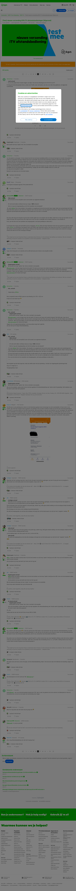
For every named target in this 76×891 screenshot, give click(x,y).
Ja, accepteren (48, 119)
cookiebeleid (24, 111)
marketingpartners (26, 105)
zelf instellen (49, 114)
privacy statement (35, 111)
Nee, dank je (28, 119)
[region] (38, 106)
